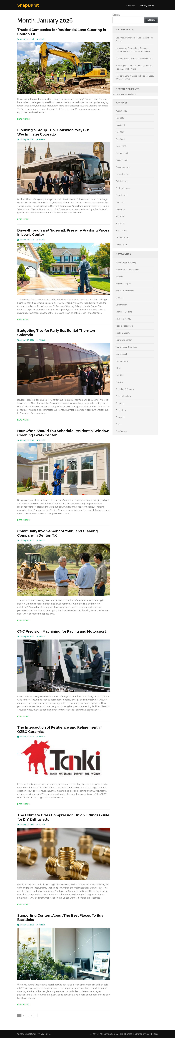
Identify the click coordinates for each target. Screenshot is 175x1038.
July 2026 (120, 118)
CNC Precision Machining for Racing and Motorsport (61, 631)
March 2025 (121, 230)
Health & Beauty (123, 333)
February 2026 (122, 153)
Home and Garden (124, 340)
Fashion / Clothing (124, 312)
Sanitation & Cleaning (125, 389)
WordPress (151, 1034)
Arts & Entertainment (125, 291)
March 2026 (121, 146)
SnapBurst (28, 5)
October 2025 (122, 181)
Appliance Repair (123, 284)
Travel (118, 424)
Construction (121, 305)
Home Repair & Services (126, 347)
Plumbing (120, 375)
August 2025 (121, 195)
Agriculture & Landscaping (127, 270)
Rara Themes (125, 1034)
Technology (121, 410)
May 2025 (120, 216)
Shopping (120, 403)
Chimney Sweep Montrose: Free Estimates (134, 58)
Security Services (123, 396)
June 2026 (120, 125)
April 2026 (120, 139)
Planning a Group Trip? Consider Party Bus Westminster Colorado (53, 132)
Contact (130, 5)
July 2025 (120, 202)
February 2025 (122, 237)
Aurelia (42, 39)
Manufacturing (122, 361)
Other (118, 368)
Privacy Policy (147, 5)
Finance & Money (123, 319)
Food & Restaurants (124, 326)
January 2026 (122, 160)
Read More (23, 119)
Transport (120, 417)
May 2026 (120, 132)
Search (116, 15)
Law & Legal (121, 354)
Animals (119, 277)
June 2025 (120, 209)
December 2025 (123, 167)
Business (119, 298)
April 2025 (120, 223)
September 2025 (123, 188)
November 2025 (123, 174)
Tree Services (122, 431)
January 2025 (121, 244)
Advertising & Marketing (126, 263)
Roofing (119, 382)
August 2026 (121, 111)
